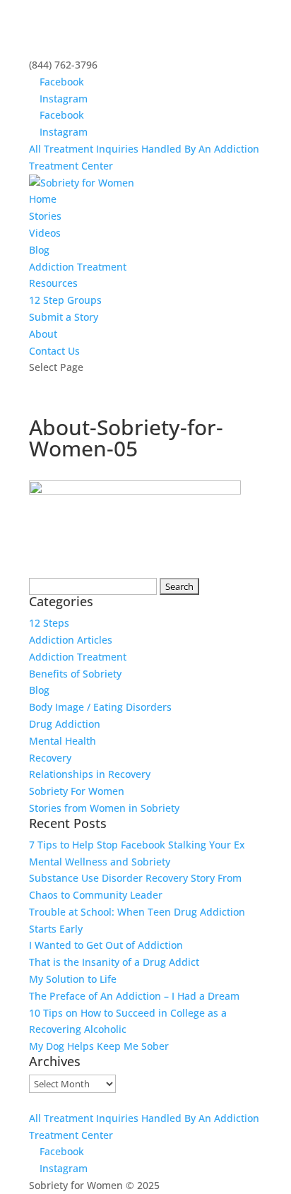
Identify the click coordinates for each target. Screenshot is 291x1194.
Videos (45, 233)
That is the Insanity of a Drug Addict (114, 962)
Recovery (50, 757)
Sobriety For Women (76, 791)
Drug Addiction (64, 724)
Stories (45, 216)
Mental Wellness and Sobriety (99, 861)
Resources (53, 283)
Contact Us (54, 350)
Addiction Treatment (77, 266)
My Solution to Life (73, 979)
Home (43, 199)
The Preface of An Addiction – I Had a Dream (134, 996)
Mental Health (62, 740)
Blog (39, 249)
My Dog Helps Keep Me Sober (99, 1046)
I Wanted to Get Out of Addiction (106, 945)
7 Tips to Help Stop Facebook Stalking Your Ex (137, 844)
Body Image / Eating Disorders (100, 707)
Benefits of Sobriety (75, 673)
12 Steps (49, 622)
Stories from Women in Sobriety (104, 808)
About (43, 334)
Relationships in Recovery (89, 774)
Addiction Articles (70, 639)
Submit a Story (63, 317)
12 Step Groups (65, 300)
